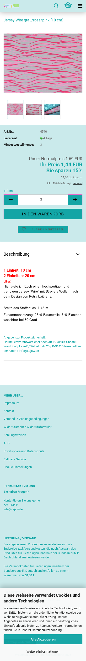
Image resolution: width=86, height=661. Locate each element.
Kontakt (9, 411)
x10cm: (8, 191)
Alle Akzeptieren (43, 639)
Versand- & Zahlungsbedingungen (26, 419)
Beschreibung (17, 254)
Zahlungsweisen (15, 435)
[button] (11, 199)
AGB (7, 443)
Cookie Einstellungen (18, 467)
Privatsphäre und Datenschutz (24, 451)
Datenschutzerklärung (47, 630)
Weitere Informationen (43, 651)
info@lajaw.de (13, 509)
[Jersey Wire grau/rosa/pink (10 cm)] (43, 63)
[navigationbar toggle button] (80, 6)
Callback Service (15, 459)
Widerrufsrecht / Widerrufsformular (27, 427)
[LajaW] (9, 6)
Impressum (11, 403)
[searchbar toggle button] (56, 6)
